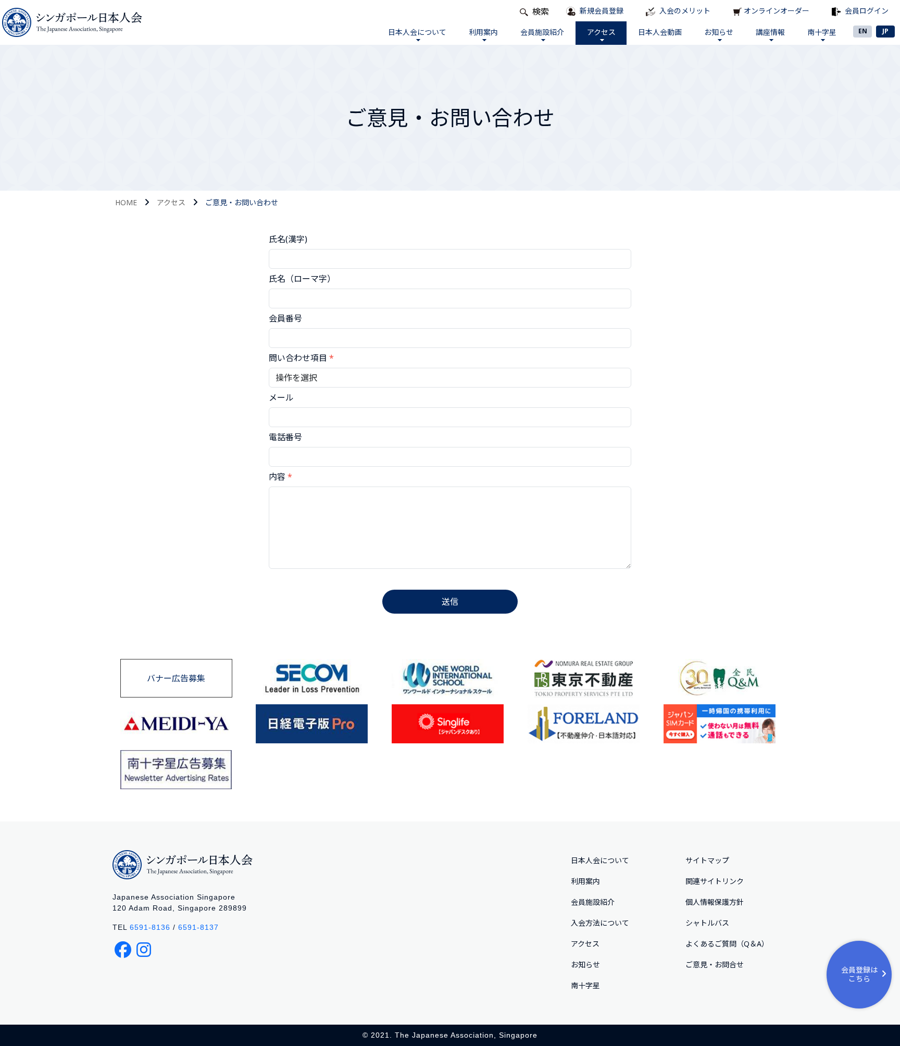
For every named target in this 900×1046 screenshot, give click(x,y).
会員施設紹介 (542, 32)
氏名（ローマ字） (302, 278)
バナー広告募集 (176, 678)
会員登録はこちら (859, 974)
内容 (277, 476)
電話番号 (285, 437)
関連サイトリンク (714, 881)
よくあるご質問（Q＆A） (727, 944)
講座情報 (770, 32)
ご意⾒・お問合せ (714, 964)
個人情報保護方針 (714, 902)
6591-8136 (150, 927)
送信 (450, 601)
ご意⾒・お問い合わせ (241, 202)
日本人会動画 (660, 32)
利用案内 (483, 32)
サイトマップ (707, 860)
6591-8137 (198, 927)
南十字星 (821, 32)
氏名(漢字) (288, 239)
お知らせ (718, 32)
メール (281, 397)
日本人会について (417, 32)
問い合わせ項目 (301, 358)
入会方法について (600, 923)
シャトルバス (707, 923)
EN (862, 31)
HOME (126, 202)
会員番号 (285, 318)
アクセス (601, 32)
